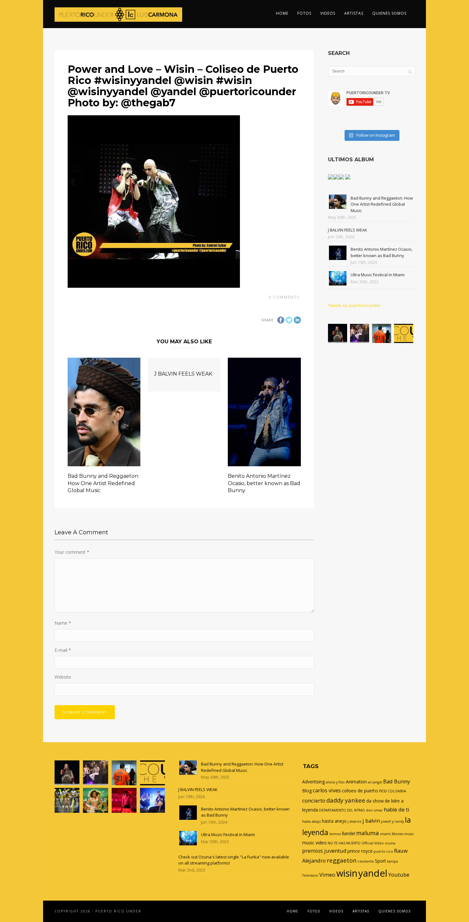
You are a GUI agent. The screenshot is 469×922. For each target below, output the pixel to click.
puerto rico (383, 851)
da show (375, 801)
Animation (356, 782)
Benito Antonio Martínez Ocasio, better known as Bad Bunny (264, 483)
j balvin (371, 820)
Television (310, 875)
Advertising (313, 782)
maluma (367, 833)
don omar (374, 810)
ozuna (390, 843)
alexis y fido (335, 782)
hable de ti (396, 809)
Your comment (72, 552)
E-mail (63, 650)
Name (63, 623)
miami (385, 834)
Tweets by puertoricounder (354, 305)
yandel (372, 873)
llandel (348, 833)
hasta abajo (311, 821)
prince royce (360, 851)
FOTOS (304, 13)
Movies (397, 834)
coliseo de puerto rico (364, 791)
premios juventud (324, 850)
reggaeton (342, 860)
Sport (380, 861)
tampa (392, 861)
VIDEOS (327, 13)
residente (366, 861)
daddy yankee (345, 800)
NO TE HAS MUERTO (344, 843)
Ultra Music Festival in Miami (378, 275)
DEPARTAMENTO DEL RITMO (342, 810)
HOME (282, 13)
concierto (313, 800)
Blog (307, 791)
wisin (346, 873)
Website (63, 677)
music (409, 834)
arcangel (375, 782)
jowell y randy (392, 821)
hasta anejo (334, 821)
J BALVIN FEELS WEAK (183, 374)
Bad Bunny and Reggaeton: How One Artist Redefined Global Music (103, 483)
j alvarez (354, 821)
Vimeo (327, 874)
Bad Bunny (396, 781)
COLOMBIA (397, 791)
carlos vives (327, 790)
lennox (335, 834)
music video (314, 843)
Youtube (398, 874)
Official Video (372, 843)
